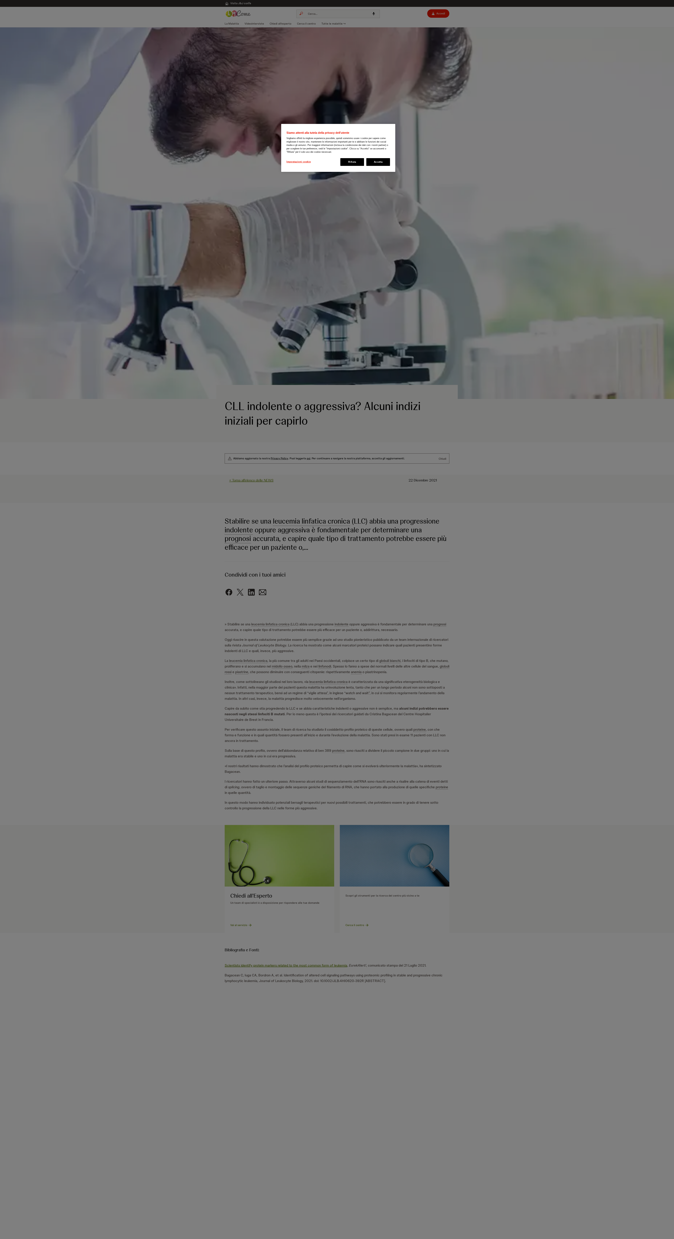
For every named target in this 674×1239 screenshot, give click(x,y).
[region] (338, 148)
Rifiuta (352, 162)
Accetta (378, 162)
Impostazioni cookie (298, 161)
